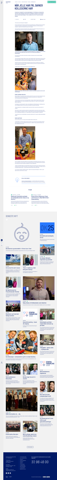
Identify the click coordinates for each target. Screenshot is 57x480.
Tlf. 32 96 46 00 (8, 460)
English (44, 19)
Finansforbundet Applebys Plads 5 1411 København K (11, 457)
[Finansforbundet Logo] (2, 3)
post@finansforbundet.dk (9, 461)
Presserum (21, 461)
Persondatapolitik (22, 466)
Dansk (7, 476)
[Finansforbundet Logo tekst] (8, 2)
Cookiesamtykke (22, 465)
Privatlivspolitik (22, 464)
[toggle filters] (7, 220)
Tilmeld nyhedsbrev (23, 460)
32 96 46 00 (40, 462)
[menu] (1, 240)
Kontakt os (21, 459)
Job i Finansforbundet (23, 458)
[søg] (1, 244)
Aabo (33, 19)
